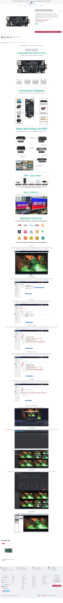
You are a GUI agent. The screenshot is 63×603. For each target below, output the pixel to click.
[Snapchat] (48, 595)
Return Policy (44, 580)
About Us (13, 576)
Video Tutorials (34, 585)
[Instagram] (46, 595)
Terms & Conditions (44, 576)
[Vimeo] (53, 595)
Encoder (23, 576)
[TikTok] (55, 595)
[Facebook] (39, 595)
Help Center (33, 578)
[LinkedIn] (38, 595)
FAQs (33, 587)
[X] (41, 595)
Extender (23, 580)
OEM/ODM (33, 583)
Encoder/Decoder (24, 578)
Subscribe (56, 585)
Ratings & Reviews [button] (21, 42)
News (12, 580)
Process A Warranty (45, 583)
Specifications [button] (13, 42)
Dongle (23, 585)
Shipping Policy (44, 578)
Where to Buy (34, 576)
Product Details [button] (4, 42)
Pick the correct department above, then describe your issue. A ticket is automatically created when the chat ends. (31, 1)
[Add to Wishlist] (61, 10)
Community (33, 580)
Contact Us (13, 578)
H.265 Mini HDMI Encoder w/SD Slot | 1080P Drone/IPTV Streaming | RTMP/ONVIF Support (8, 559)
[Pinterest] (43, 595)
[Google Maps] (51, 595)
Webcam (23, 583)
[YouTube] (45, 595)
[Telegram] (50, 595)
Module (23, 587)
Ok (31, 2)
